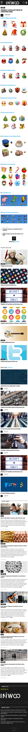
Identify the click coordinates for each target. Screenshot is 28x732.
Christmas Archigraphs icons (9, 85)
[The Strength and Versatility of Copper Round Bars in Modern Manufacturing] (14, 536)
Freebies (2, 263)
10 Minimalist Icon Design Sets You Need (10, 386)
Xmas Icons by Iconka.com (8, 112)
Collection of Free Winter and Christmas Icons (12, 304)
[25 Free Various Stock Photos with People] (14, 419)
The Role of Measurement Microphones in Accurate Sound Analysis (13, 576)
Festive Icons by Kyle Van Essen (9, 98)
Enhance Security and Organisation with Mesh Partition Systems (12, 665)
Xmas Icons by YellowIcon (8, 56)
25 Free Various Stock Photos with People (11, 429)
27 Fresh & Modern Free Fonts (8, 493)
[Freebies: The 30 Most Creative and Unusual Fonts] (14, 398)
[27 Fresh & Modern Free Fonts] (14, 484)
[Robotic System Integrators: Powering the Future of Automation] (14, 597)
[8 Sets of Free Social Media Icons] (14, 276)
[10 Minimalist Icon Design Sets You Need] (14, 376)
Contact (14, 730)
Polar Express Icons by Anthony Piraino (11, 136)
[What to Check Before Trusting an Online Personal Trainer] (14, 509)
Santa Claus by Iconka (7, 42)
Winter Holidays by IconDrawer (8, 18)
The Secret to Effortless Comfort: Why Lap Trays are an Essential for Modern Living (12, 637)
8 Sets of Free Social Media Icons (8, 285)
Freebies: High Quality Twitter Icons (9, 361)
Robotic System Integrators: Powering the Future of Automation (12, 607)
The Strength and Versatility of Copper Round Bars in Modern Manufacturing (14, 546)
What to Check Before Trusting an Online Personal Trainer (13, 518)
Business (3, 543)
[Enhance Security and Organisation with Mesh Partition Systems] (14, 655)
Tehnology (3, 574)
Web (2, 283)
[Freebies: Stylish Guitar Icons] (14, 333)
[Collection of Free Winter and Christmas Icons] (14, 295)
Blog (2, 516)
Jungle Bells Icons (6, 193)
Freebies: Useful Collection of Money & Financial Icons (13, 323)
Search (26, 702)
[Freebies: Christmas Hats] (14, 257)
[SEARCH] (24, 2)
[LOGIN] (26, 2)
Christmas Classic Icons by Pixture (10, 212)
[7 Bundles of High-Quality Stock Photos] (14, 441)
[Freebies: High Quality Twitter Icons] (14, 352)
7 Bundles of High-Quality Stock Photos (10, 450)
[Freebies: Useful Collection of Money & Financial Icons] (14, 314)
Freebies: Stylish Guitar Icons (7, 342)
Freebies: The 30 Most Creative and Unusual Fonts (12, 407)
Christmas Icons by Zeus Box (8, 164)
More (6, 526)
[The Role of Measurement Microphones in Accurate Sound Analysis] (14, 567)
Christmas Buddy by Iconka (8, 70)
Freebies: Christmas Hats (7, 266)
